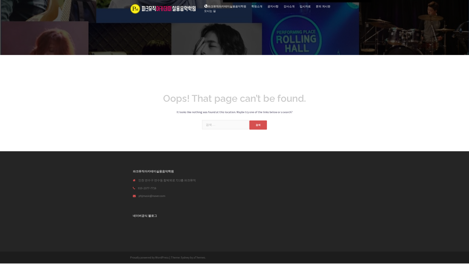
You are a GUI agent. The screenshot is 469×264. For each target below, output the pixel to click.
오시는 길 (210, 11)
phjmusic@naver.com (152, 196)
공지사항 (272, 6)
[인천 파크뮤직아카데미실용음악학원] (163, 8)
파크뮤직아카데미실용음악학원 (227, 6)
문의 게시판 (323, 6)
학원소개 (256, 6)
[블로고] (137, 225)
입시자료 (305, 6)
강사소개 (289, 6)
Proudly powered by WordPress (149, 257)
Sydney (185, 257)
